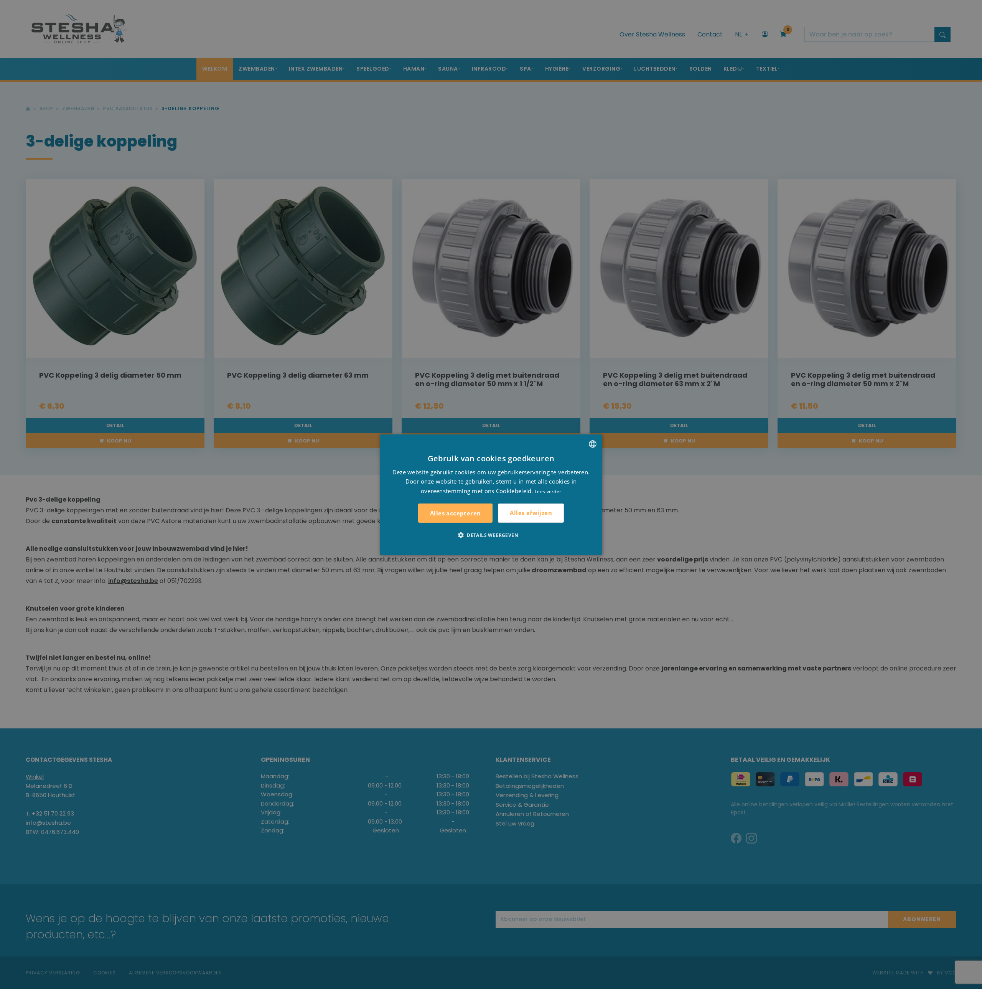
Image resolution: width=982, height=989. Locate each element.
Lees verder (548, 491)
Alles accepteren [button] (455, 513)
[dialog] (491, 494)
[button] (491, 535)
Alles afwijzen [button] (531, 513)
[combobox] (592, 443)
